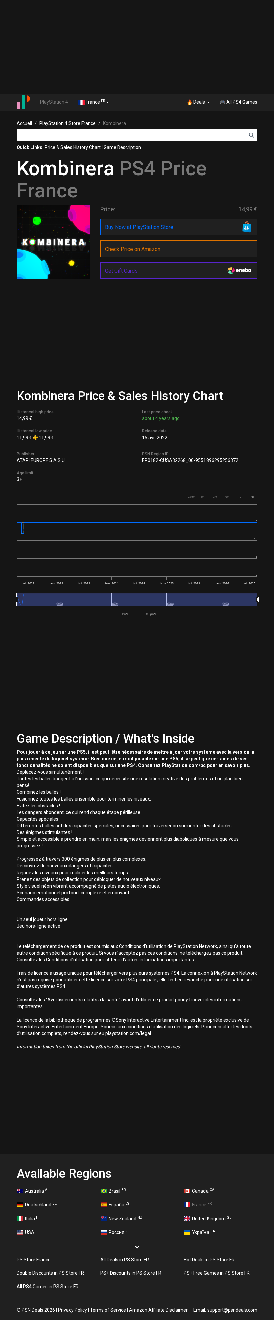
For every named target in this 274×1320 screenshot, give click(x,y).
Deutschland (41, 1204)
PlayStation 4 (54, 102)
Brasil (117, 1191)
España (119, 1204)
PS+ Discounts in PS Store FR (130, 1273)
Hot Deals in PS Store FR (209, 1259)
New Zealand (125, 1218)
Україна (203, 1232)
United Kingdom (212, 1218)
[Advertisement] (137, 47)
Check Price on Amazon (132, 249)
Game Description (122, 147)
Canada (203, 1191)
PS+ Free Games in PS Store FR (217, 1273)
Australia (37, 1191)
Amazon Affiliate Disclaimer (158, 1310)
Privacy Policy (72, 1310)
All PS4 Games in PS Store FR (48, 1286)
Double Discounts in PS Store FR (50, 1273)
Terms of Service (108, 1310)
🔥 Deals (196, 102)
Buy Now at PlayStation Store (139, 227)
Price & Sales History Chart (73, 147)
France (95, 102)
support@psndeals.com (232, 1310)
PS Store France (34, 1259)
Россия (119, 1232)
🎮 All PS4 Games (238, 102)
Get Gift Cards (121, 271)
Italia (32, 1218)
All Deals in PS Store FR (124, 1259)
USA (32, 1232)
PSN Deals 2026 (38, 1310)
